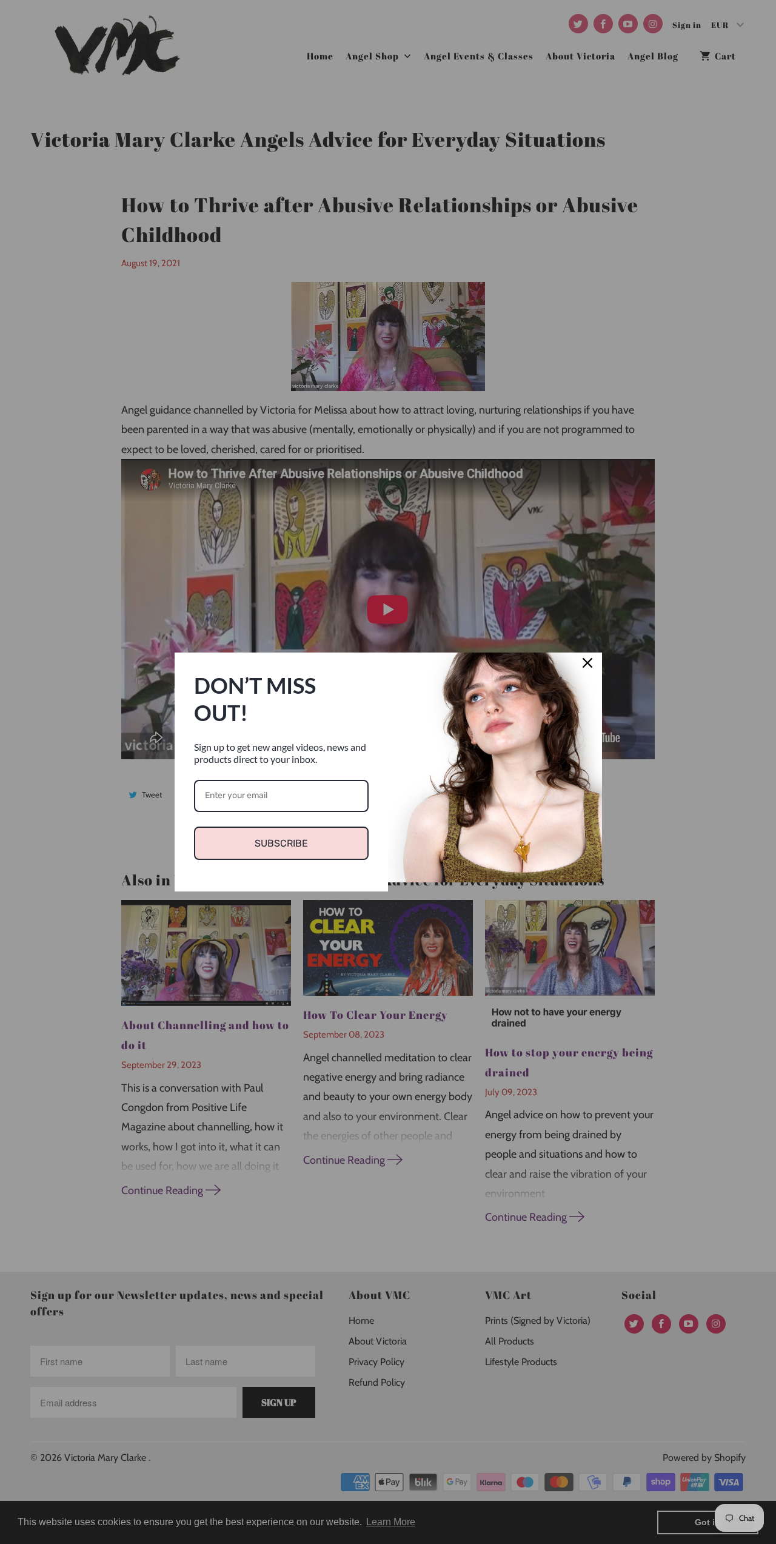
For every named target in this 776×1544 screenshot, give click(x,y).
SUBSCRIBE (281, 843)
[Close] (587, 667)
